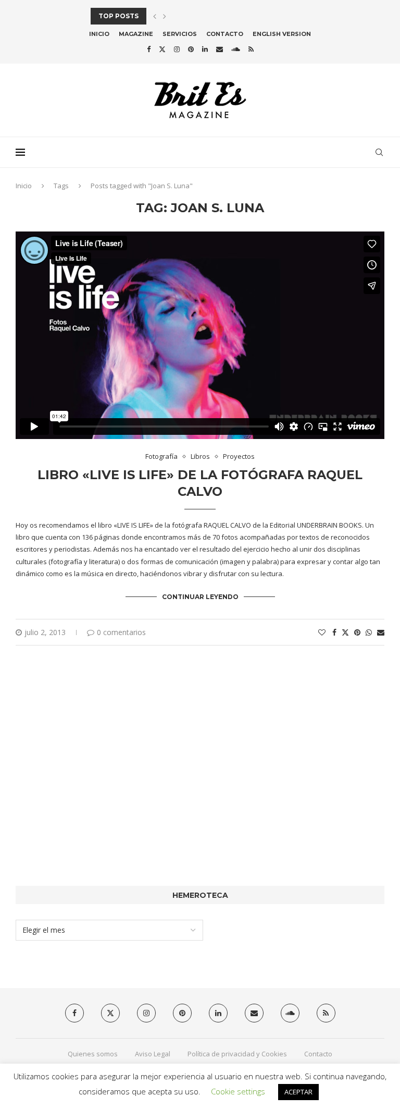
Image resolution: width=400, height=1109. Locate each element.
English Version (282, 34)
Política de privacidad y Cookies (237, 1053)
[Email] (219, 49)
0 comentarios (121, 632)
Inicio (99, 34)
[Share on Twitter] (345, 632)
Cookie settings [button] (238, 1091)
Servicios (179, 34)
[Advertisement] (200, 782)
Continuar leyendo (200, 597)
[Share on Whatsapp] (369, 632)
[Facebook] (149, 49)
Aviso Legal (152, 1053)
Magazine (136, 34)
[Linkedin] (205, 49)
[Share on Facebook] (334, 632)
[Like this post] (322, 632)
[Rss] (251, 49)
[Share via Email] (380, 632)
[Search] (379, 152)
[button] (155, 16)
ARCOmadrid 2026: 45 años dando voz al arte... (180, 16)
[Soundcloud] (235, 49)
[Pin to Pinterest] (357, 632)
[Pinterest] (191, 49)
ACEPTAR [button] (298, 1091)
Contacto (224, 34)
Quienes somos (93, 1053)
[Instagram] (177, 49)
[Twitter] (162, 49)
